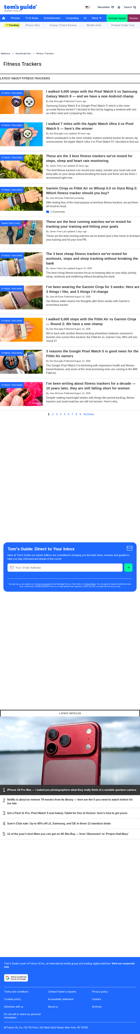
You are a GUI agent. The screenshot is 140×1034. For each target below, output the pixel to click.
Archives (88, 414)
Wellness (5, 53)
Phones (15, 18)
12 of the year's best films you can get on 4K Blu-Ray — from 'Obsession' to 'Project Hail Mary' (68, 833)
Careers (96, 999)
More (95, 18)
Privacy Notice (90, 584)
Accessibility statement (60, 999)
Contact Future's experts (62, 991)
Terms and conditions (16, 991)
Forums (133, 18)
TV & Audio (31, 18)
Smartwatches (23, 53)
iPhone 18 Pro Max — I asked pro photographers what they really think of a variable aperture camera (71, 789)
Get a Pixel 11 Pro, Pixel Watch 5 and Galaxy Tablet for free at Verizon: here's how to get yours (67, 813)
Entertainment (52, 18)
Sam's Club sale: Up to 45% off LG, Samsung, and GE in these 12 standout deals (59, 823)
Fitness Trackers (45, 53)
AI (85, 18)
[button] (130, 7)
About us (53, 1006)
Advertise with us (13, 1006)
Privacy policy (100, 991)
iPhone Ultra (32, 25)
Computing (72, 18)
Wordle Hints (94, 25)
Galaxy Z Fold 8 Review (63, 25)
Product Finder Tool (122, 25)
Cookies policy (12, 999)
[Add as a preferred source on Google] (16, 978)
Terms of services (42, 584)
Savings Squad (116, 18)
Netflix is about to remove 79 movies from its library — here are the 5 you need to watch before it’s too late (70, 801)
